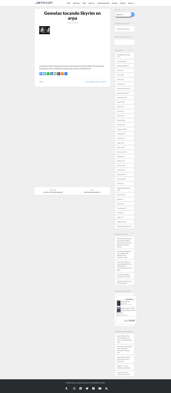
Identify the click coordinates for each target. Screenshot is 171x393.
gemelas (92, 82)
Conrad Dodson (122, 372)
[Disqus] (72, 116)
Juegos (119, 143)
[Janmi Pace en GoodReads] (93, 387)
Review (119, 199)
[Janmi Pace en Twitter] (87, 387)
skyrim (103, 82)
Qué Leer (91, 3)
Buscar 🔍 (131, 3)
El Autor (123, 3)
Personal (119, 194)
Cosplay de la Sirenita (123, 368)
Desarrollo (120, 97)
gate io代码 (120, 336)
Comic (119, 79)
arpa (87, 82)
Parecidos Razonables (123, 188)
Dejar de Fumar (121, 93)
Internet (119, 138)
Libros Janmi (121, 152)
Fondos (119, 115)
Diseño (119, 102)
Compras (120, 84)
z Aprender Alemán (123, 226)
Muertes (119, 165)
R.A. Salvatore (121, 313)
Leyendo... (130, 299)
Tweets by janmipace (122, 29)
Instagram (120, 134)
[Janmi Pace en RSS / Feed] (106, 387)
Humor (119, 124)
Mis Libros (76, 3)
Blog (84, 3)
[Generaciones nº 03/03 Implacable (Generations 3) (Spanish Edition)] (119, 310)
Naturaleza (120, 174)
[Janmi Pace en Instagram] (74, 387)
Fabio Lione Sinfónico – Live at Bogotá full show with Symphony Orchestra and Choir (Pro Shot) (124, 266)
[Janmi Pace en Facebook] (80, 387)
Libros (119, 147)
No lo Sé (119, 179)
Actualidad (120, 61)
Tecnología (120, 208)
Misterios (120, 161)
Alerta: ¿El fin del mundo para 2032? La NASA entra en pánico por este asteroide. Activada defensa (124, 243)
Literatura (120, 156)
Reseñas (115, 3)
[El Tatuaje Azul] (119, 304)
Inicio (68, 3)
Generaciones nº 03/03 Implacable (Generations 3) (128, 310)
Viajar (119, 217)
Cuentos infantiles (103, 3)
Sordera (119, 204)
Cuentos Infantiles (122, 88)
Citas (118, 75)
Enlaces (119, 106)
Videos (41, 82)
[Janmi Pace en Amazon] (66, 387)
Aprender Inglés (122, 66)
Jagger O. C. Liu (121, 366)
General (119, 120)
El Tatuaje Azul (125, 301)
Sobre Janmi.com (84, 383)
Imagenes (120, 129)
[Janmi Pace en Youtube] (100, 387)
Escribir (119, 111)
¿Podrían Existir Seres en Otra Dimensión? (123, 359)
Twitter (119, 213)
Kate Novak (124, 303)
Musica (98, 82)
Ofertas (119, 183)
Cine (118, 70)
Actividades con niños (123, 55)
